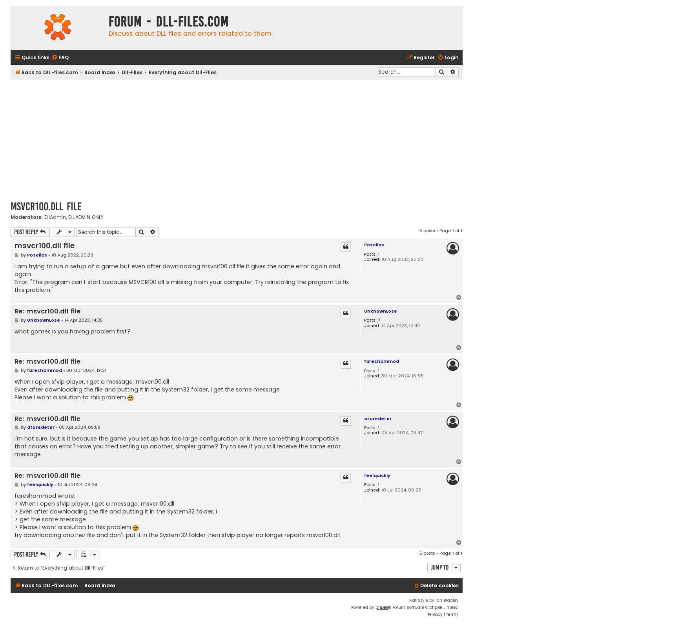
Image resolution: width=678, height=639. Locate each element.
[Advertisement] (237, 138)
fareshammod (381, 361)
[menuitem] (60, 58)
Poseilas (374, 245)
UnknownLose (380, 311)
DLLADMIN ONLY (86, 217)
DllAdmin (55, 217)
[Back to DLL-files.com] (58, 28)
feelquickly (377, 475)
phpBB (381, 607)
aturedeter (378, 418)
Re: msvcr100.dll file (47, 312)
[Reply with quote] (346, 247)
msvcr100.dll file (46, 206)
